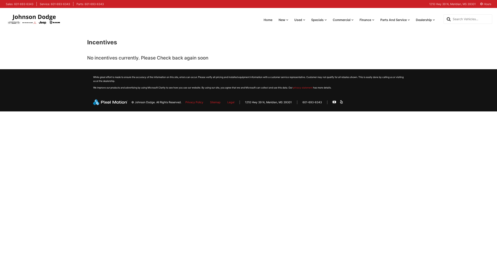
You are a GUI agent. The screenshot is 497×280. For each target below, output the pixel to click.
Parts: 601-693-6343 (90, 4)
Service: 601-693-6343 (55, 4)
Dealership (424, 20)
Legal (230, 102)
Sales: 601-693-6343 (19, 4)
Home (268, 20)
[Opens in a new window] (334, 102)
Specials (317, 20)
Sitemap (215, 102)
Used (298, 20)
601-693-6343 (312, 102)
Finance (365, 20)
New (282, 20)
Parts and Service (393, 20)
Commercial (341, 20)
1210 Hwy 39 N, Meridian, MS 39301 (268, 102)
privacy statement (303, 87)
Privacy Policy (194, 102)
